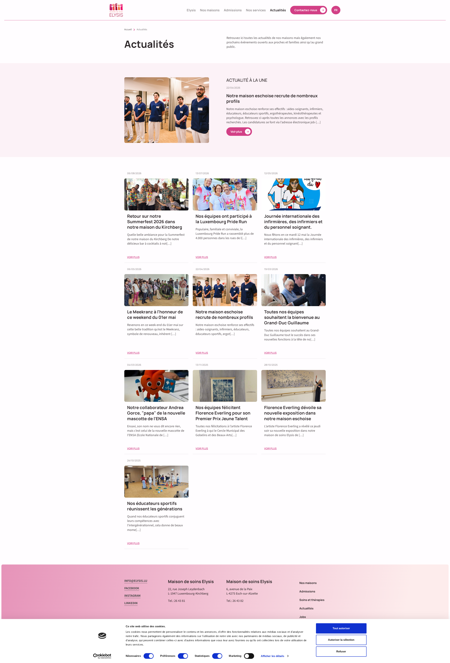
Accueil (128, 29)
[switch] (183, 656)
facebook (131, 588)
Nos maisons (210, 10)
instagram (132, 595)
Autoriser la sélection (341, 639)
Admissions (233, 10)
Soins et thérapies (311, 600)
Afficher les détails (272, 656)
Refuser (341, 651)
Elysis (191, 10)
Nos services (256, 10)
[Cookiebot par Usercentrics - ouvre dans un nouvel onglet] (102, 656)
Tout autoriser (341, 628)
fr (337, 10)
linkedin (131, 603)
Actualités (278, 10)
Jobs (302, 617)
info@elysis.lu (135, 581)
